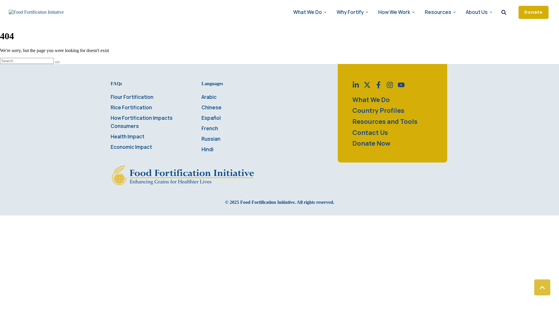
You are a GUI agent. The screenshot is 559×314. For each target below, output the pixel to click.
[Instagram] (389, 84)
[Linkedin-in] (355, 84)
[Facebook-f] (378, 84)
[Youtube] (401, 84)
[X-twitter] (367, 84)
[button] (534, 12)
